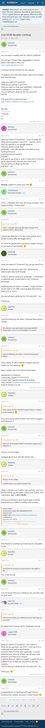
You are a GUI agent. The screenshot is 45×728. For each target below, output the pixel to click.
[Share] (39, 51)
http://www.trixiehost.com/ (12, 65)
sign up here (14, 19)
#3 (43, 180)
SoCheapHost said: (9, 350)
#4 (43, 199)
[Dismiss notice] (42, 9)
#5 (43, 220)
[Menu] (3, 3)
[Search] (42, 3)
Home (32, 722)
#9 (43, 401)
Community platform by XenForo (20, 726)
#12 (42, 540)
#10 (42, 435)
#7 (43, 315)
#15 (42, 609)
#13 (42, 560)
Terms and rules (7, 722)
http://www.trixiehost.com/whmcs (24, 515)
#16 (42, 641)
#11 (42, 471)
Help (26, 722)
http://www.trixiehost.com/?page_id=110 (17, 101)
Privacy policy (19, 722)
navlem (5, 38)
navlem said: (7, 406)
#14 (42, 589)
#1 (43, 51)
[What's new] (37, 3)
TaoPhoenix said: (8, 224)
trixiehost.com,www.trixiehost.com (26, 382)
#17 (42, 688)
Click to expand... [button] (22, 524)
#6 (43, 260)
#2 (43, 135)
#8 (43, 346)
